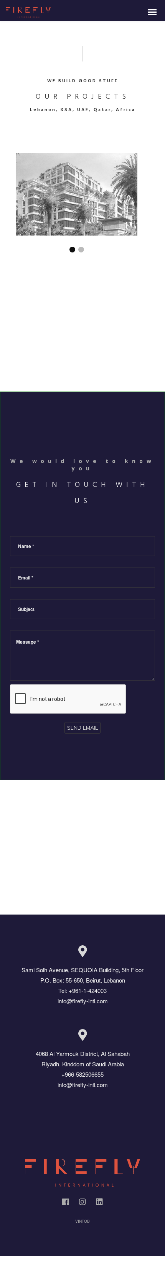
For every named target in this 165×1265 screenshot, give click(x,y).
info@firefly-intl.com (83, 1001)
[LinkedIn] (99, 1203)
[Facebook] (65, 1203)
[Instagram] (82, 1203)
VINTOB (82, 1221)
